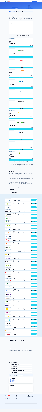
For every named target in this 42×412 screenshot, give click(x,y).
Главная (10, 11)
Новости (17, 398)
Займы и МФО (14, 11)
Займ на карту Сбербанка (13, 382)
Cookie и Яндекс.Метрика (29, 397)
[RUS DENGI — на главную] (7, 1)
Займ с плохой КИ (12, 381)
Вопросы (17, 397)
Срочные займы (17, 396)
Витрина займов (12, 379)
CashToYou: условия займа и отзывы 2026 (14, 386)
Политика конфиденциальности (30, 396)
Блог (11, 11)
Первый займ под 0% (12, 380)
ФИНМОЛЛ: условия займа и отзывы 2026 (14, 387)
